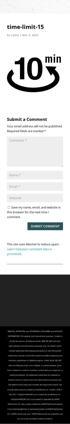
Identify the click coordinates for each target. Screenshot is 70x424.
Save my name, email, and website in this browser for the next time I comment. (34, 212)
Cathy (15, 35)
